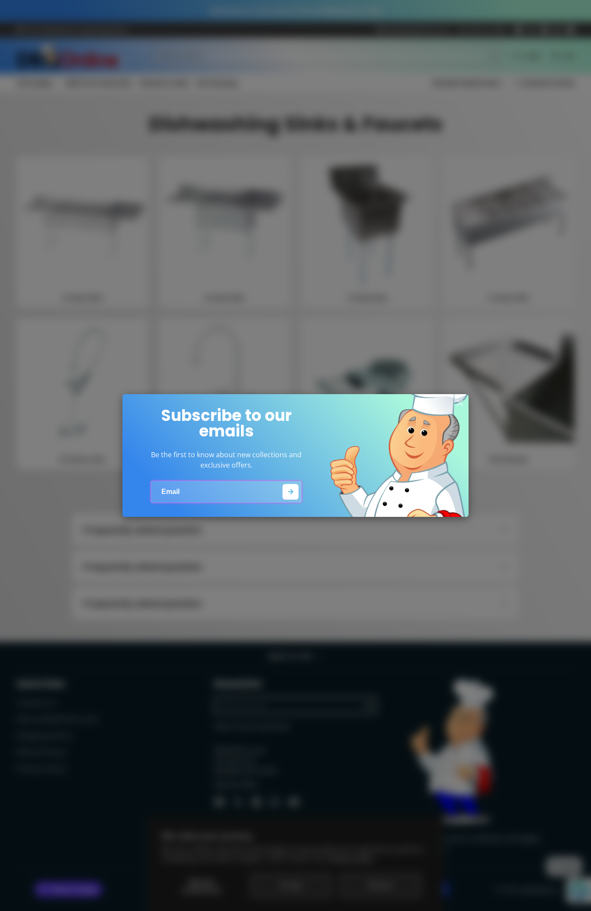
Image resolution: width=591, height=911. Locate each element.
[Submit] (291, 492)
